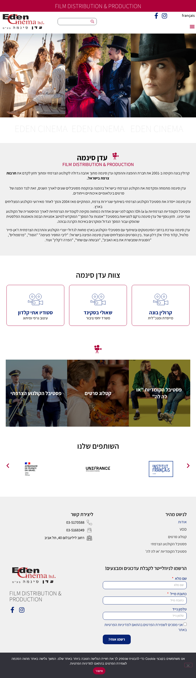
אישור (99, 671)
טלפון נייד (179, 609)
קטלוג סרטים (177, 536)
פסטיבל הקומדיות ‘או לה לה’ (166, 551)
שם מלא (180, 578)
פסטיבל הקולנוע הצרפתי (169, 543)
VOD (183, 529)
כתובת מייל (178, 594)
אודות (182, 521)
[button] (192, 26)
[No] (188, 665)
